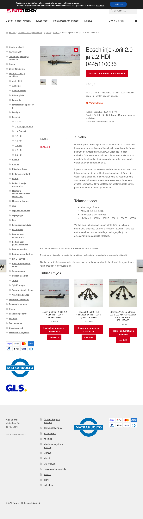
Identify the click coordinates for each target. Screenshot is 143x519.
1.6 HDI (18, 145)
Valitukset (48, 485)
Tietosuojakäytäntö (53, 427)
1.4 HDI (18, 135)
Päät (14, 220)
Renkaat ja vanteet (18, 304)
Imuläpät (16, 112)
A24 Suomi (13, 503)
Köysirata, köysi (20, 169)
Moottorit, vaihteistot (19, 299)
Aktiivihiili (17, 81)
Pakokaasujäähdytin (22, 224)
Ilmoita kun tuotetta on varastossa (107, 73)
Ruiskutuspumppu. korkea (21, 265)
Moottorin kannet (20, 201)
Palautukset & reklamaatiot (66, 20)
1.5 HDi (18, 140)
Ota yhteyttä (49, 463)
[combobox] (123, 10)
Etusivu (12, 32)
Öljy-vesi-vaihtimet (21, 210)
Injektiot (47, 32)
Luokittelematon (17, 68)
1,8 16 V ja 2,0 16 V (24, 126)
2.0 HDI (97, 115)
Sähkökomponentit (18, 313)
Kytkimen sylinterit (21, 173)
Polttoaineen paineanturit (18, 235)
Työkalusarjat (15, 323)
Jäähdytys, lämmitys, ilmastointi (19, 58)
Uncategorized (16, 328)
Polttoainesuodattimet (22, 254)
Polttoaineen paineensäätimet (20, 243)
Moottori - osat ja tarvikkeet (30, 32)
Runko (12, 308)
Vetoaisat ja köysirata (19, 332)
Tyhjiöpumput (18, 285)
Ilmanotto (16, 99)
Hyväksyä (118, 4)
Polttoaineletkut (19, 249)
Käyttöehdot (42, 20)
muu (14, 205)
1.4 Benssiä (20, 131)
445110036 (109, 121)
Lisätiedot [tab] (45, 147)
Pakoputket (17, 229)
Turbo (15, 280)
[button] (76, 50)
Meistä (47, 458)
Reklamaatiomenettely (55, 469)
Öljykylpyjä (17, 215)
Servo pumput (19, 271)
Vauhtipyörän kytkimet (23, 290)
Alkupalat (16, 85)
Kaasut (15, 159)
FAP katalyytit (15, 51)
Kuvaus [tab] (44, 138)
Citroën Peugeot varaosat (18, 20)
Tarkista (47, 474)
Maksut (47, 452)
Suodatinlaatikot (20, 275)
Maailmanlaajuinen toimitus (53, 446)
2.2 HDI (56, 32)
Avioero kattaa (19, 90)
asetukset (100, 5)
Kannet (15, 164)
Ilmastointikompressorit (23, 106)
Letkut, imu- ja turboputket (19, 184)
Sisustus (13, 318)
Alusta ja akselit (16, 47)
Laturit (15, 178)
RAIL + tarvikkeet (20, 258)
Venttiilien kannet (20, 294)
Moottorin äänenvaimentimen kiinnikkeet (21, 193)
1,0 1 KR (19, 121)
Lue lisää (54, 337)
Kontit (12, 64)
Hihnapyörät (18, 95)
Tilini (46, 479)
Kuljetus (88, 20)
